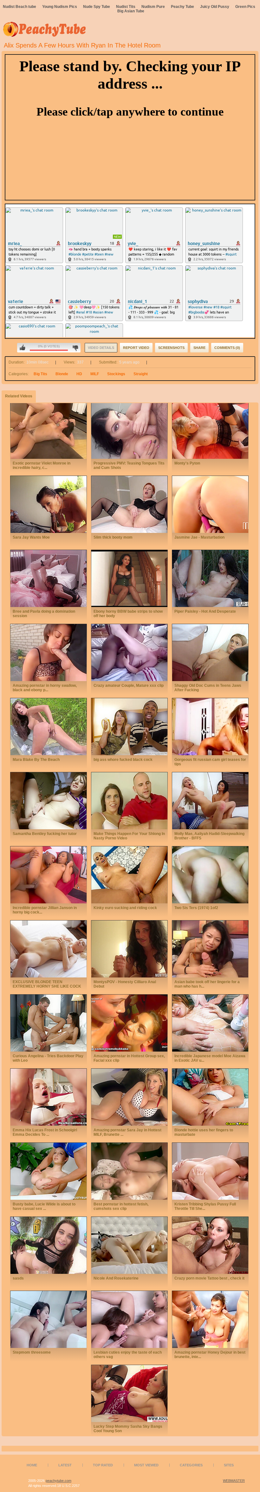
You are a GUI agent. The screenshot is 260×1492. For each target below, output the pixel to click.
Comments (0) (227, 348)
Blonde (61, 374)
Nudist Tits (125, 6)
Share (199, 348)
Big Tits (40, 374)
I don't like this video (75, 347)
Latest (65, 1465)
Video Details (101, 348)
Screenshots (171, 348)
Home (32, 1465)
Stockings (116, 374)
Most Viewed (146, 1465)
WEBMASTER (234, 1481)
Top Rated (103, 1465)
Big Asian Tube (130, 11)
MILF (94, 374)
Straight (140, 374)
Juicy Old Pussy (214, 6)
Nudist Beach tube (19, 6)
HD (79, 374)
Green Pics (245, 6)
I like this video (22, 347)
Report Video (136, 348)
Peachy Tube (182, 6)
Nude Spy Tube (96, 6)
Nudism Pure (153, 6)
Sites (229, 1465)
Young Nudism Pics (59, 6)
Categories (191, 1465)
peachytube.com (58, 1481)
